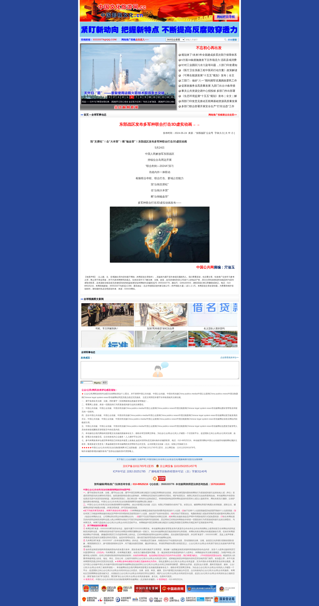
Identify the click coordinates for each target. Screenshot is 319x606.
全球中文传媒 (107, 9)
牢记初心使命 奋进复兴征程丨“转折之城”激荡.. (113, 102)
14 (167, 97)
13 (163, 97)
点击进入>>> (142, 39)
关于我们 (121, 459)
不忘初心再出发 (209, 48)
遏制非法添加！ (214, 327)
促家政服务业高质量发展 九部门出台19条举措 (208, 85)
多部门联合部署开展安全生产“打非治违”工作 (207, 106)
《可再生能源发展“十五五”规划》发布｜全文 (207, 75)
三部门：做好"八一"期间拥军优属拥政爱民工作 (209, 80)
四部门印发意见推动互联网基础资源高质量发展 (209, 101)
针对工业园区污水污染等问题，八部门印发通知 (209, 65)
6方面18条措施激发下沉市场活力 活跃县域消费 (209, 60)
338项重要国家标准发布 (107, 327)
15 (172, 97)
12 (159, 97)
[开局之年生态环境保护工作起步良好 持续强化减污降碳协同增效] (159, 33)
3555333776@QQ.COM (104, 39)
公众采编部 (131, 459)
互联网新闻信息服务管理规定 (132, 401)
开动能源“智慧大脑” (161, 327)
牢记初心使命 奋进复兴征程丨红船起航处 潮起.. (160, 102)
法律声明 (142, 459)
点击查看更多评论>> (229, 357)
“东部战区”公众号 (204, 133)
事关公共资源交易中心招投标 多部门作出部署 (208, 90)
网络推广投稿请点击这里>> (223, 114)
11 (154, 97)
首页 (86, 114)
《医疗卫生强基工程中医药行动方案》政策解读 (209, 70)
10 (150, 97)
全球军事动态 (98, 114)
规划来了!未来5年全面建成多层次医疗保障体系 (209, 54)
